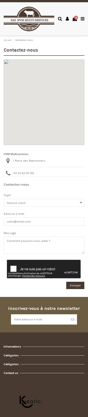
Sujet (7, 195)
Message (10, 233)
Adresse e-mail (14, 213)
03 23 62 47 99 (23, 173)
